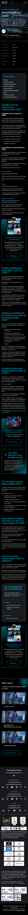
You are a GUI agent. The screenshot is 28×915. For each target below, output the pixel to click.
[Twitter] (25, 787)
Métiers (7, 35)
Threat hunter (9, 706)
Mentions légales (21, 910)
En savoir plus (13, 441)
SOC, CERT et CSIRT (8, 82)
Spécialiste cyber (10, 745)
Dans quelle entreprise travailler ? (11, 90)
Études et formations (9, 86)
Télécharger (13, 256)
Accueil (3, 35)
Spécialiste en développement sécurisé (12, 726)
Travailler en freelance (9, 94)
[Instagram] (17, 787)
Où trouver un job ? (8, 88)
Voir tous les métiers (10, 753)
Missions (6, 79)
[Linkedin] (14, 775)
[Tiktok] (7, 787)
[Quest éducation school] (4, 2)
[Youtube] (12, 787)
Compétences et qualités (9, 84)
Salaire (5, 92)
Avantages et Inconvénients (10, 97)
